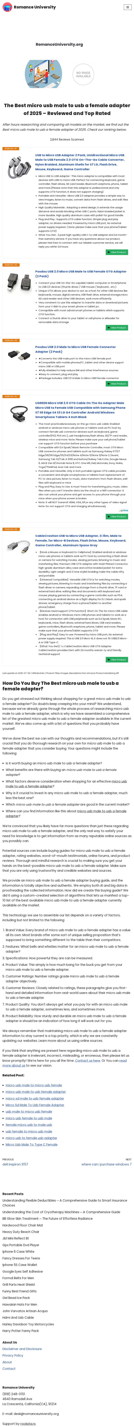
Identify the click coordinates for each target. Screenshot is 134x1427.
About (7, 1362)
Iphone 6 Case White (18, 1251)
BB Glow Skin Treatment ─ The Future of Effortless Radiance (47, 1218)
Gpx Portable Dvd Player (20, 1245)
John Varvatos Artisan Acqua (25, 1311)
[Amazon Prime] (123, 511)
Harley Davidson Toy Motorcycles (28, 1324)
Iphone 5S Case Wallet (19, 1265)
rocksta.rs (28, 1424)
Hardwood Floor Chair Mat (22, 1225)
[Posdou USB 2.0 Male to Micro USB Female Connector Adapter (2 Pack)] (19, 355)
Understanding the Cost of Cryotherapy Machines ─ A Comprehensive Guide (61, 1212)
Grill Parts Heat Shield (18, 1284)
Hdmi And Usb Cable (18, 1317)
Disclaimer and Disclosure (22, 1349)
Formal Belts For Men (18, 1278)
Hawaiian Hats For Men (19, 1304)
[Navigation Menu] (128, 7)
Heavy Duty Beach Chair (20, 1232)
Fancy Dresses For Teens (21, 1258)
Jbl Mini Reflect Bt (15, 1238)
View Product (118, 252)
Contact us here (87, 1060)
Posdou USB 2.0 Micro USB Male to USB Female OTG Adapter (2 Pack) (80, 273)
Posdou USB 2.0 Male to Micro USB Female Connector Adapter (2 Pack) (75, 349)
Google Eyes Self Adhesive (22, 1271)
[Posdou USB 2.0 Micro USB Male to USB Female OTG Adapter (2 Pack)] (19, 282)
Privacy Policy (12, 1355)
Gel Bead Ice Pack (16, 1298)
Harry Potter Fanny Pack (20, 1331)
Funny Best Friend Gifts (19, 1291)
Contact (9, 1369)
